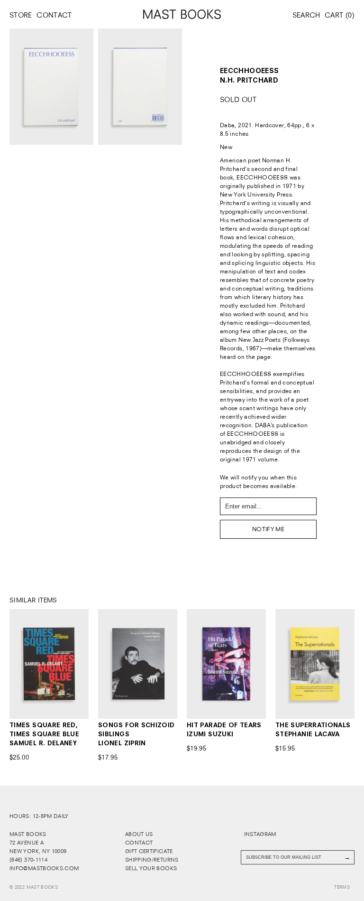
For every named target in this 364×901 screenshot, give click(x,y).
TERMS (342, 887)
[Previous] (17, 664)
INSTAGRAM (259, 834)
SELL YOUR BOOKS (151, 868)
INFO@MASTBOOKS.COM (44, 868)
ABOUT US (139, 834)
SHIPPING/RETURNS (152, 859)
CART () (340, 15)
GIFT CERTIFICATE (149, 851)
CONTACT (54, 15)
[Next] (81, 664)
